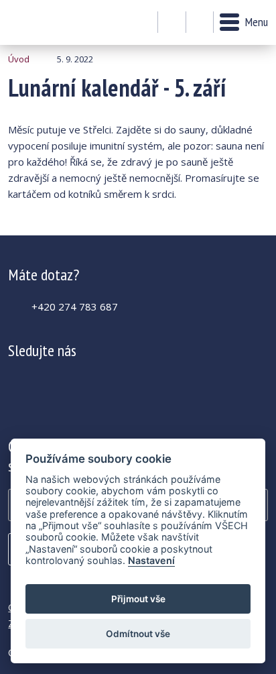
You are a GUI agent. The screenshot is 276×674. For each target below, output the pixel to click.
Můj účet (172, 23)
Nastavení (151, 560)
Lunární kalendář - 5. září (44, 22)
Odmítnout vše (138, 633)
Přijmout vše (138, 599)
